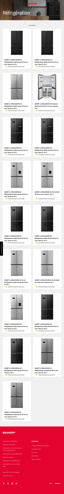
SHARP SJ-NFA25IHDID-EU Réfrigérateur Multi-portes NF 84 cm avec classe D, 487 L (16, 194)
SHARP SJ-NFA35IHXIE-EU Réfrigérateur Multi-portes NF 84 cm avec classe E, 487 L (16, 414)
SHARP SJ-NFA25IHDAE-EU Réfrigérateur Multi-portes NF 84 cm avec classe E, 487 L (46, 150)
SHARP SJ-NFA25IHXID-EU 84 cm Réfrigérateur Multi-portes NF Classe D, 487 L (16, 282)
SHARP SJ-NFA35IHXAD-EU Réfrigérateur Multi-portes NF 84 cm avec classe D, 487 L (46, 326)
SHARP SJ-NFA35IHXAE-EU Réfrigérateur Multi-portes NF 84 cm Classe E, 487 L (16, 370)
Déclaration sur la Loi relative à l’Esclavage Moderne (12, 449)
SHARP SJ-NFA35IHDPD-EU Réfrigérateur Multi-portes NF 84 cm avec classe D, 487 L (16, 326)
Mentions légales (8, 457)
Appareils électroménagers (11, 472)
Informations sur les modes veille (11, 465)
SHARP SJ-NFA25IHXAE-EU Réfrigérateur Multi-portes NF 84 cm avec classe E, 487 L (46, 238)
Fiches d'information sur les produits (16, 66)
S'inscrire (34, 452)
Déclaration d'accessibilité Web (12, 454)
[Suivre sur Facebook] (4, 483)
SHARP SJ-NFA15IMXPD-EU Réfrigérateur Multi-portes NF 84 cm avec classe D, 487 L (16, 106)
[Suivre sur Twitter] (8, 483)
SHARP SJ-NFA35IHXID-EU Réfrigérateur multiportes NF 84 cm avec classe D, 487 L (46, 370)
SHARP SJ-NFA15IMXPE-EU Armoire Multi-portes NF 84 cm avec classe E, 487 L (46, 106)
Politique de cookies (9, 445)
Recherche (35, 456)
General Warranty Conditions (41, 446)
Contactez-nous (37, 449)
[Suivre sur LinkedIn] (16, 483)
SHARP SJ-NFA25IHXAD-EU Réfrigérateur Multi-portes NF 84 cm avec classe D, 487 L (16, 238)
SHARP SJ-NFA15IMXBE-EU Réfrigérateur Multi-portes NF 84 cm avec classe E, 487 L (46, 62)
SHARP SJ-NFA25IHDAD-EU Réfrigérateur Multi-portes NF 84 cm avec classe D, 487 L (16, 150)
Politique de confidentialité (11, 461)
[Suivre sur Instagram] (12, 483)
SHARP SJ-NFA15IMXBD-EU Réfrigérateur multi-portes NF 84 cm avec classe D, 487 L (16, 62)
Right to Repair (36, 459)
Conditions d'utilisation (10, 441)
